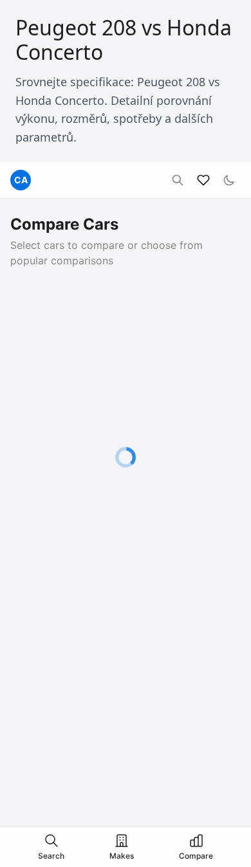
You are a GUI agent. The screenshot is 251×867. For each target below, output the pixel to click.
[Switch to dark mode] (229, 180)
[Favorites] (203, 180)
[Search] (177, 180)
